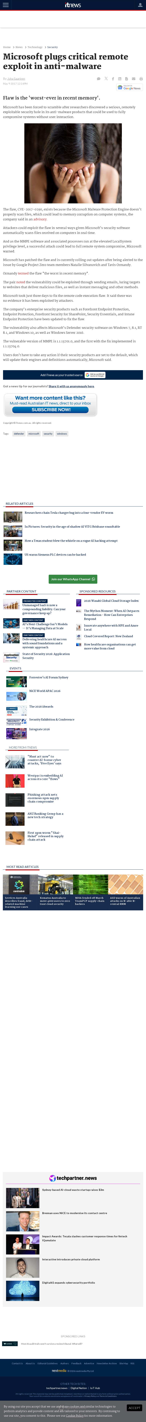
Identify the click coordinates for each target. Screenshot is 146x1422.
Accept (134, 1408)
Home (7, 47)
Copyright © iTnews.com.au (17, 422)
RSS (132, 1363)
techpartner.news (56, 1388)
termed (23, 273)
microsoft (34, 433)
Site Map (123, 1363)
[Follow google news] (129, 87)
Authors (64, 1363)
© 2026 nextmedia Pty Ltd (80, 1371)
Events (15, 668)
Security (52, 47)
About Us (30, 1363)
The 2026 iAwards (41, 707)
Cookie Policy (75, 1416)
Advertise (89, 1363)
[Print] (140, 79)
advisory (40, 219)
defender (19, 433)
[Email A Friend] (134, 79)
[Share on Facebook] (113, 79)
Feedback (76, 1363)
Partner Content (21, 591)
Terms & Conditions (108, 1396)
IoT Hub (95, 1388)
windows (62, 433)
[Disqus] (73, 964)
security (48, 433)
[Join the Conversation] (98, 79)
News (19, 47)
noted (20, 282)
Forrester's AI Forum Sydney (48, 678)
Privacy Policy (90, 1396)
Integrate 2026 (39, 730)
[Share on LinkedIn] (120, 79)
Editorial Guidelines (48, 1363)
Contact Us (17, 1363)
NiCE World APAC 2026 (44, 691)
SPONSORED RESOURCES (98, 591)
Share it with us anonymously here (71, 386)
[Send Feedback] (127, 79)
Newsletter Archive (107, 1363)
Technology (35, 47)
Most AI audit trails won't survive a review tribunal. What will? (51, 1343)
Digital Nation (79, 1388)
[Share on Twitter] (106, 79)
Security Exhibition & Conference (51, 720)
